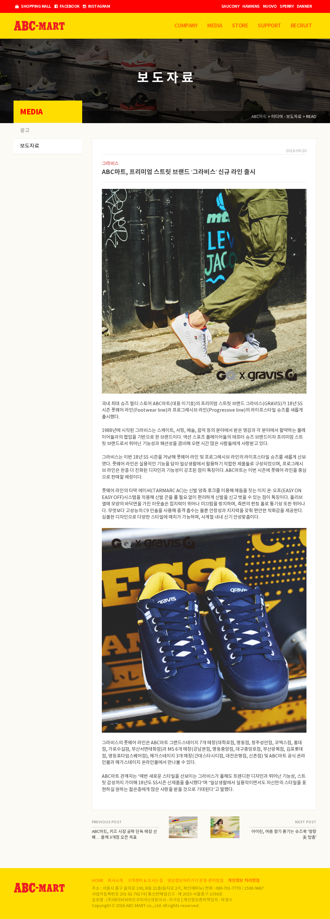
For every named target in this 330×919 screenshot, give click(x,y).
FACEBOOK (69, 6)
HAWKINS (251, 6)
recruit (301, 26)
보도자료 (29, 146)
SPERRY (287, 6)
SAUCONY (230, 6)
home (97, 880)
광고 (25, 130)
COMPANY (186, 26)
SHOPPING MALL (35, 6)
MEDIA (214, 26)
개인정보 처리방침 (244, 880)
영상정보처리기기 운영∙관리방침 (195, 880)
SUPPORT (269, 26)
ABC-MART (39, 25)
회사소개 (115, 880)
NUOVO (270, 6)
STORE (240, 26)
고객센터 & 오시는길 (145, 880)
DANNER (304, 6)
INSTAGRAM (98, 6)
